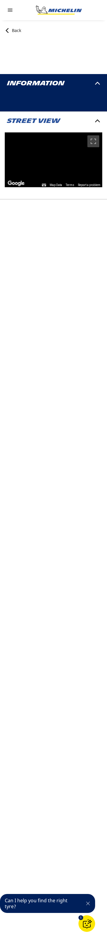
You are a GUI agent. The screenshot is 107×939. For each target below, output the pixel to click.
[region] (53, 159)
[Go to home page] (59, 10)
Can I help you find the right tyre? (36, 903)
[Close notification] (88, 903)
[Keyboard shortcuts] (44, 185)
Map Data (56, 185)
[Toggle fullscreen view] (93, 141)
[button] (80, 917)
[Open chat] (86, 923)
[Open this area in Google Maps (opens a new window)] (16, 183)
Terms (70, 185)
